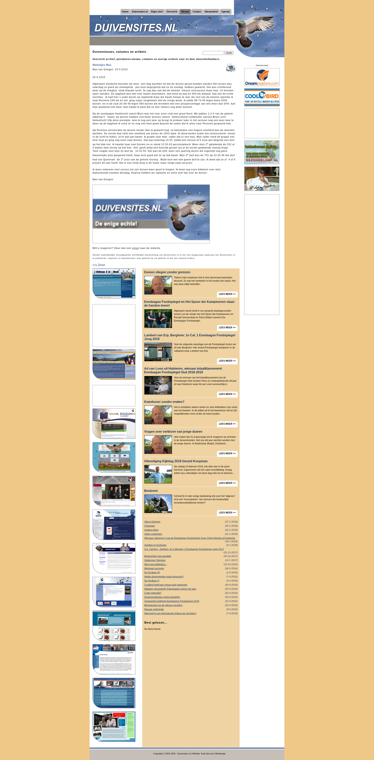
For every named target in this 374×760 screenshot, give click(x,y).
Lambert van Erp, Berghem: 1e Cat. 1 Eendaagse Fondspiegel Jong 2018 (189, 337)
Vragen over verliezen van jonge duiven (173, 431)
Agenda (225, 11)
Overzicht (172, 11)
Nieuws (185, 11)
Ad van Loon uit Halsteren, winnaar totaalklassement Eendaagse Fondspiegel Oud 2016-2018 (183, 370)
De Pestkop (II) (191, 572)
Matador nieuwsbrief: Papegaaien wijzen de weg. (191, 589)
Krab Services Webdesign (213, 753)
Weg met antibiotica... (191, 564)
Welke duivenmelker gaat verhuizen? (191, 576)
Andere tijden (191, 530)
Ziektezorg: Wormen (191, 560)
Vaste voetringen (191, 534)
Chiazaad (191, 526)
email (135, 248)
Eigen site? (157, 11)
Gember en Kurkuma (191, 545)
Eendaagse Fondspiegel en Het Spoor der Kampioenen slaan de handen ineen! (189, 303)
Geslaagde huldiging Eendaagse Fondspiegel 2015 (191, 601)
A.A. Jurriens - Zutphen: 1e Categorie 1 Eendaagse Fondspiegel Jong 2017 (191, 549)
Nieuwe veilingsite (191, 609)
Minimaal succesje (191, 568)
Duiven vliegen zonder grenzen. (167, 272)
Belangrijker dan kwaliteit (191, 556)
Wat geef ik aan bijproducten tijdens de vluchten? (191, 613)
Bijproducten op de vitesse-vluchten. (191, 605)
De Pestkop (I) (191, 580)
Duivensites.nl (140, 11)
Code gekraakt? (191, 593)
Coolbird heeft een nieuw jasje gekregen (191, 584)
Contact (197, 11)
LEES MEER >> (227, 294)
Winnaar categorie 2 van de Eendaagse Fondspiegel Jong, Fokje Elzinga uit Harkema (191, 538)
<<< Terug (99, 264)
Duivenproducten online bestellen (191, 597)
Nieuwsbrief (211, 11)
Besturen (151, 490)
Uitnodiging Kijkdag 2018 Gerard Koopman (176, 461)
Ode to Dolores (191, 521)
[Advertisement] (113, 325)
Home (125, 11)
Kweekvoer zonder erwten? (164, 401)
